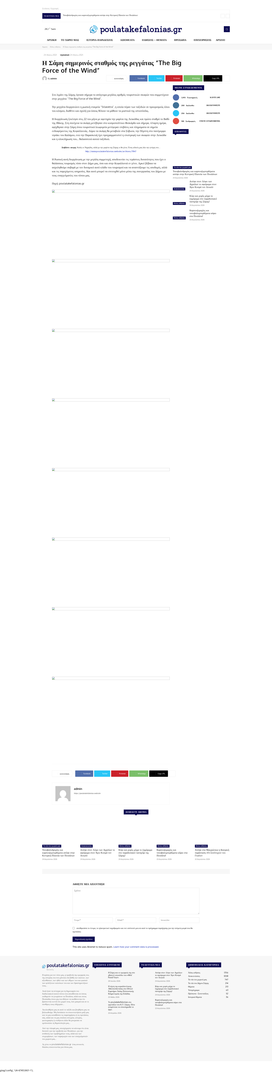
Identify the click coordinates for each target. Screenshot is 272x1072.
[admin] (45, 78)
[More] (226, 78)
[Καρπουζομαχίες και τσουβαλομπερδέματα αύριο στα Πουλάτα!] (180, 214)
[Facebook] (205, 29)
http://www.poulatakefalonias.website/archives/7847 (110, 151)
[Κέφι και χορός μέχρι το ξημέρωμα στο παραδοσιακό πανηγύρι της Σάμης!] (180, 200)
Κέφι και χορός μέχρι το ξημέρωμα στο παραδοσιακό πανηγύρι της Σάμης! (203, 198)
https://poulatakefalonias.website (87, 793)
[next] (228, 16)
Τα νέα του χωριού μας (182, 167)
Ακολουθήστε (213, 105)
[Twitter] (214, 29)
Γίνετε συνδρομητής (209, 121)
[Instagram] (209, 29)
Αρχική (44, 47)
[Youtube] (218, 29)
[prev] (223, 16)
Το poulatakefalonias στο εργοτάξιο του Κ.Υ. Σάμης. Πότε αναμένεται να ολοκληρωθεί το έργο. (121, 1006)
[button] (227, 29)
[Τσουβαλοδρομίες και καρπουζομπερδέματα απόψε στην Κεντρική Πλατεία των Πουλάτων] (196, 151)
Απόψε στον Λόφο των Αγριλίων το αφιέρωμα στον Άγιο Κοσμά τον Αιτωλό (203, 184)
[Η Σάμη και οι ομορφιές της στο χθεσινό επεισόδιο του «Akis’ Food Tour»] (99, 976)
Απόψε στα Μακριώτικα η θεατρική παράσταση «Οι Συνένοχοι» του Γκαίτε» (212, 852)
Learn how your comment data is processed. (136, 946)
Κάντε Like (215, 97)
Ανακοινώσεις (179, 189)
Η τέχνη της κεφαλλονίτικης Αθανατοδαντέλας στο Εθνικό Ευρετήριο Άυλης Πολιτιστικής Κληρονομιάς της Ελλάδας (121, 990)
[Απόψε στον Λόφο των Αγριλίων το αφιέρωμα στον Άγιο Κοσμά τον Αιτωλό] (180, 185)
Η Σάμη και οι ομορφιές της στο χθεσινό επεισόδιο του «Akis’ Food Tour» (121, 975)
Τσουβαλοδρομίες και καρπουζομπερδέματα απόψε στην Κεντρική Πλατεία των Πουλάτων (100, 15)
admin (53, 78)
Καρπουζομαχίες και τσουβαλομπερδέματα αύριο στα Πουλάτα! (203, 213)
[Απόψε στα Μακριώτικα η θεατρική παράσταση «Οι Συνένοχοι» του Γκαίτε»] (212, 831)
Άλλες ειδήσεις (55, 47)
